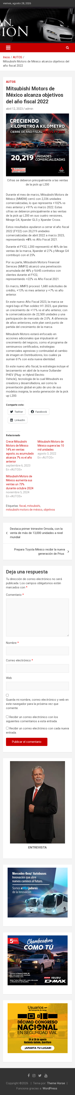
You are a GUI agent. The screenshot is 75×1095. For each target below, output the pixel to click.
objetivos (49, 509)
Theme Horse (56, 1083)
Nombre (12, 643)
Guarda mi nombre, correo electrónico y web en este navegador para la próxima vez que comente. (37, 704)
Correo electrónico (19, 660)
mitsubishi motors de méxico (24, 509)
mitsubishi (33, 505)
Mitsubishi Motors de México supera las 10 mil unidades (51, 445)
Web (9, 678)
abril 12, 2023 (14, 108)
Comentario (15, 595)
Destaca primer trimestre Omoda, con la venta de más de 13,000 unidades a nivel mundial (36, 533)
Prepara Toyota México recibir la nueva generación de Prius (39, 551)
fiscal (22, 505)
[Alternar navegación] (8, 47)
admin (29, 108)
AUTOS (11, 81)
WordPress (50, 1088)
